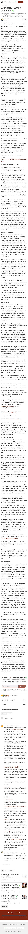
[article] (14, 878)
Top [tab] (2, 870)
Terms (16, 924)
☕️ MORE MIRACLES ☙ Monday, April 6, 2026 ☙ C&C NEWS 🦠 (9, 896)
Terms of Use (20, 689)
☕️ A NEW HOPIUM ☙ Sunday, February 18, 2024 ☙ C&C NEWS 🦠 (10, 884)
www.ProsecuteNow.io (18, 729)
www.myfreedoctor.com (7, 408)
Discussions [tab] (11, 870)
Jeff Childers (9, 879)
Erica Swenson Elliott (8, 852)
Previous (5, 704)
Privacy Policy (23, 690)
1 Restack (16, 695)
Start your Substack (10, 928)
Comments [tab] (4, 713)
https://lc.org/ (7, 831)
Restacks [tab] (10, 713)
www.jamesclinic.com (7, 406)
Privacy (13, 924)
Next (24, 704)
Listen (25, 19)
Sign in (25, 1)
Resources (4, 5)
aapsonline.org (5, 413)
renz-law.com (7, 796)
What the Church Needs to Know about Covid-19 (10, 875)
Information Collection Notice (13, 690)
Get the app (20, 928)
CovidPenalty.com (8, 787)
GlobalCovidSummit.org (14, 419)
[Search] (25, 870)
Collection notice (22, 924)
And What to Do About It (6, 877)
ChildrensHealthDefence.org (10, 801)
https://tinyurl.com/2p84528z (9, 538)
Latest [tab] (6, 870)
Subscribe (20, 1)
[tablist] (6, 713)
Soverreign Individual (9, 725)
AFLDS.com (13, 413)
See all (3, 906)
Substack (8, 931)
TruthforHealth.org (8, 799)
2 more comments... (5, 864)
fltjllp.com (6, 819)
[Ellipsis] (26, 726)
